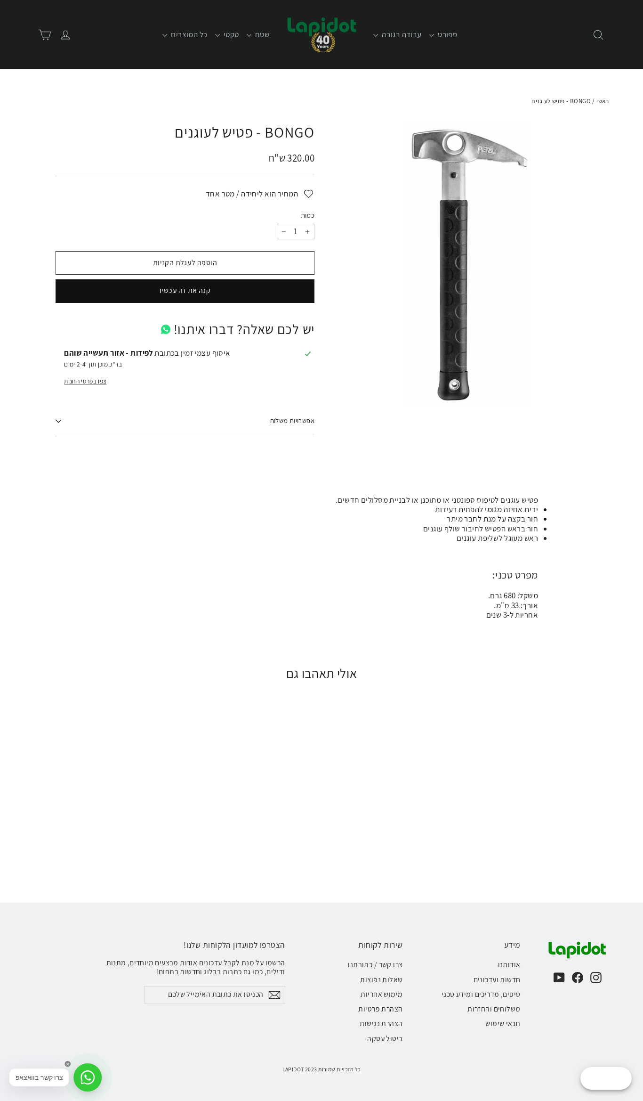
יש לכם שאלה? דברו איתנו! (244, 329)
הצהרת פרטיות (380, 1009)
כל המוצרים (188, 34)
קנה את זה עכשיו (185, 290)
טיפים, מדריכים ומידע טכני (481, 994)
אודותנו (509, 965)
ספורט (447, 34)
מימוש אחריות (381, 994)
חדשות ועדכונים (497, 980)
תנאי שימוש (502, 1023)
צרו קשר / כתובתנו (375, 965)
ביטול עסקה (384, 1039)
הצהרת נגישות (381, 1023)
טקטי (230, 34)
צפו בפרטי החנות (85, 381)
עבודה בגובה (401, 34)
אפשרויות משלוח (292, 420)
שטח (262, 34)
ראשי (602, 101)
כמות (307, 215)
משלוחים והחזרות (493, 1009)
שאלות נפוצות (381, 980)
